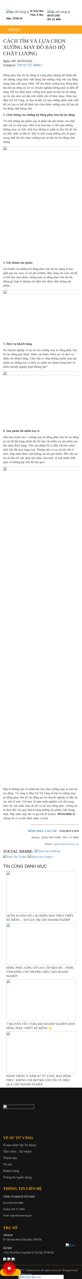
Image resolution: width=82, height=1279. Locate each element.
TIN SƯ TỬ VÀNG (29, 65)
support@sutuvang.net (66, 843)
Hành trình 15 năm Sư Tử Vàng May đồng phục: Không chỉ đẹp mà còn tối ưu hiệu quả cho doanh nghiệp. (38, 1080)
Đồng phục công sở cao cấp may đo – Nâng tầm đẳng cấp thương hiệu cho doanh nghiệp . (40, 972)
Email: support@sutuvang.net (17, 1215)
